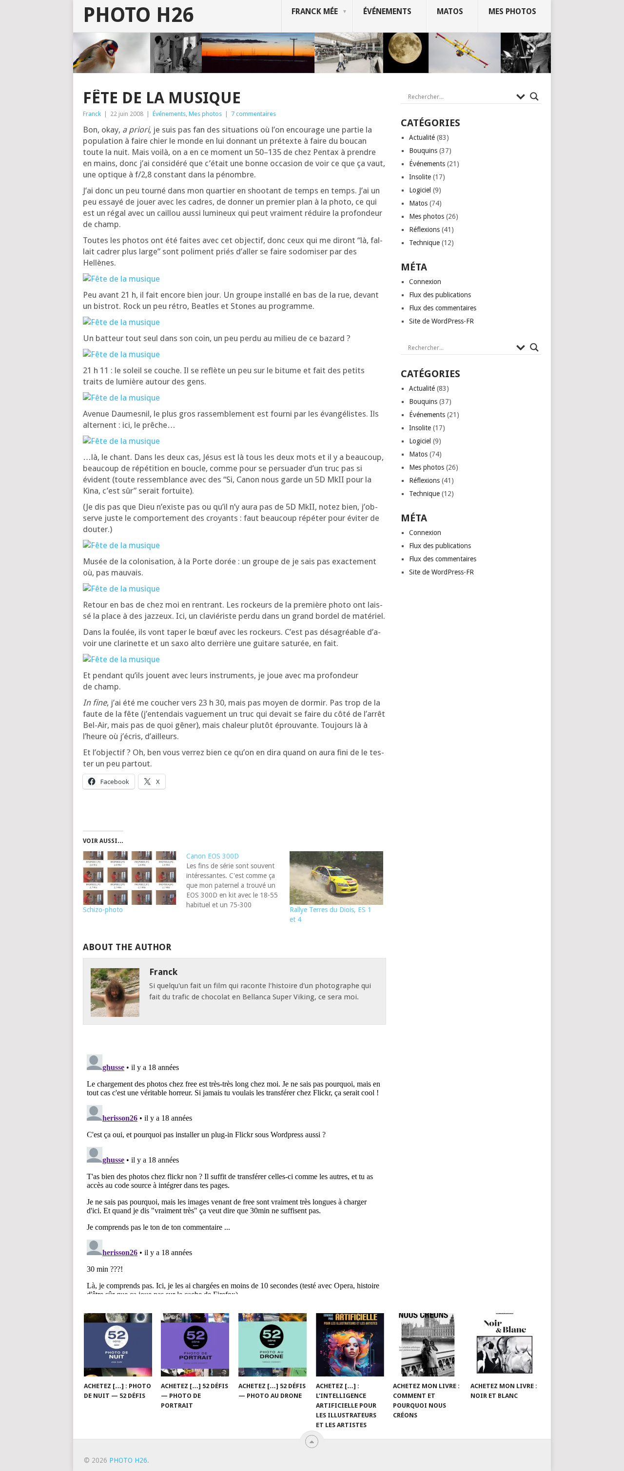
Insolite (420, 177)
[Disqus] (234, 1172)
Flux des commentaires (442, 308)
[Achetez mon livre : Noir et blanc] (504, 1344)
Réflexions (424, 229)
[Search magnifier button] (534, 96)
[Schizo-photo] (129, 878)
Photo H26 (138, 15)
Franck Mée (315, 11)
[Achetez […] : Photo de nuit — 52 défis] (118, 1344)
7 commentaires (253, 113)
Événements (387, 11)
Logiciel (420, 190)
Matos (450, 11)
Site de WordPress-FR (441, 321)
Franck (92, 113)
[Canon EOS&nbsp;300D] (238, 880)
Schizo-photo (103, 910)
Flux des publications (440, 295)
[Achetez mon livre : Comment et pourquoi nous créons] (427, 1344)
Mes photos (512, 11)
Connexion (425, 282)
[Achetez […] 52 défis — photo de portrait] (195, 1344)
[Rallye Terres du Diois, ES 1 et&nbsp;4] (336, 878)
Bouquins (423, 150)
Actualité (422, 137)
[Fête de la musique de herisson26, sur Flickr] (121, 279)
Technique (424, 243)
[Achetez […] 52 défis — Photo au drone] (272, 1344)
